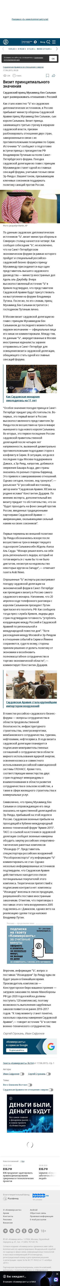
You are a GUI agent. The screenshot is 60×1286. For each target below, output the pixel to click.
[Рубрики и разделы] (54, 42)
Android (33, 1209)
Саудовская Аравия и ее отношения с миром (23, 67)
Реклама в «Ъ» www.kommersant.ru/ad (30, 19)
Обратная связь (38, 1213)
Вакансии (8, 1222)
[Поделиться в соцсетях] (53, 75)
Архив (6, 1213)
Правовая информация (41, 1216)
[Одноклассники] (24, 1231)
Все (23, 1161)
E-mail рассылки (38, 1219)
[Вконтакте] (11, 1231)
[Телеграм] (5, 1231)
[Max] (36, 1231)
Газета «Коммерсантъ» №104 (18, 1063)
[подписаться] (23, 1074)
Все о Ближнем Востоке (15, 1084)
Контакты (8, 1216)
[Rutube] (30, 1231)
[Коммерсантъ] (5, 42)
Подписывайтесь (16, 1050)
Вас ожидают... (16, 1276)
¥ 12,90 (30, 48)
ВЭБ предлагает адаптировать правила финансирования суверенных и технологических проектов (18, 1177)
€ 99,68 (21, 48)
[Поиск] (48, 42)
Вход (42, 42)
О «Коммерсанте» (12, 1209)
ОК (53, 58)
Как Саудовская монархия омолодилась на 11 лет (23, 398)
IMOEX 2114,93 (43, 48)
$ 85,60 (12, 48)
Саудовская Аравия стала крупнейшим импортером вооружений (31, 704)
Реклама (7, 1219)
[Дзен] (18, 1231)
